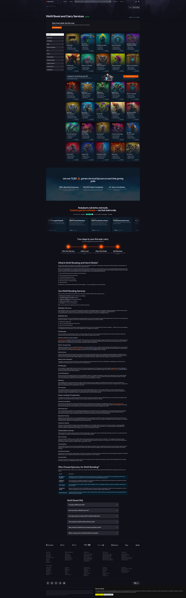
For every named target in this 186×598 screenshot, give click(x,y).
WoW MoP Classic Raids (107, 556)
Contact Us (48, 559)
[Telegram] (60, 583)
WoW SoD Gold (124, 556)
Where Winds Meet (106, 573)
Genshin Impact (105, 575)
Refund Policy (48, 555)
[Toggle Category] (62, 41)
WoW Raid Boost (68, 555)
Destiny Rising (67, 569)
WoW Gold (49, 37)
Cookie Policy (48, 556)
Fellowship (86, 569)
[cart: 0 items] (139, 2)
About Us (47, 558)
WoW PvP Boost (67, 556)
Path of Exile (105, 568)
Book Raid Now (56, 27)
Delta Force (67, 567)
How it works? (136, 7)
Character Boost (50, 60)
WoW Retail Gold (124, 554)
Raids (48, 44)
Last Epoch (86, 572)
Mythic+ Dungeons (51, 47)
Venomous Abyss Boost (88, 554)
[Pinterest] (56, 583)
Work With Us (48, 562)
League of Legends (87, 573)
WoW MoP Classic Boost (107, 554)
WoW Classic (123, 567)
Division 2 (66, 572)
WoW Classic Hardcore (125, 571)
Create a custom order (131, 76)
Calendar (71, 1)
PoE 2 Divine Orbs (124, 559)
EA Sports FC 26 (87, 567)
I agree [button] (97, 594)
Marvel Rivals (86, 575)
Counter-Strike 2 (49, 573)
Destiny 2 (66, 568)
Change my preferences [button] (109, 594)
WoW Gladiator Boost (87, 559)
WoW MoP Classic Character (108, 558)
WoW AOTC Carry (87, 556)
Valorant (104, 572)
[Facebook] (48, 583)
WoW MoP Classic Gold (107, 557)
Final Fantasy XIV (87, 571)
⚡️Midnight (49, 41)
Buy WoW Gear (86, 561)
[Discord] (64, 583)
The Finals (104, 571)
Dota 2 (66, 573)
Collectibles (49, 69)
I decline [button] (101, 594)
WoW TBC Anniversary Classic (126, 568)
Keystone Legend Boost (88, 557)
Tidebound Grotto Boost (88, 555)
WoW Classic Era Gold (125, 555)
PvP (48, 50)
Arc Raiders (48, 568)
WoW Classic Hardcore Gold (126, 558)
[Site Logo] (50, 1)
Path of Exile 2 (105, 569)
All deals (49, 34)
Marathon (85, 574)
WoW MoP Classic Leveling (107, 555)
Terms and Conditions (50, 557)
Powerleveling (50, 57)
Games (66, 1)
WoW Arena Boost (68, 557)
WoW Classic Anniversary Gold (126, 557)
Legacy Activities (51, 63)
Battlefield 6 (48, 571)
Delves (48, 53)
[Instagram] (52, 583)
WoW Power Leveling (68, 558)
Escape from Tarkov (87, 568)
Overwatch (104, 567)
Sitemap (47, 561)
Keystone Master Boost (88, 558)
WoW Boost (67, 554)
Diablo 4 (66, 571)
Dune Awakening (68, 574)
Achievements (50, 66)
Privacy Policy (48, 554)
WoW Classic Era (124, 569)
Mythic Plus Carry (68, 559)
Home (47, 6)
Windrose (104, 574)
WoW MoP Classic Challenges (108, 559)
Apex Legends (48, 567)
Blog (137, 583)
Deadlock (47, 574)
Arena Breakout (49, 569)
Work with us (115, 1)
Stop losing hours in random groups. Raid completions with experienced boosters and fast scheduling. (71, 24)
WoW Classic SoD (124, 572)
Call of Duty (48, 572)
